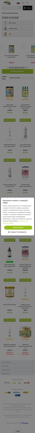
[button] (17, 232)
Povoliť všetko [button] (18, 227)
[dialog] (17, 216)
